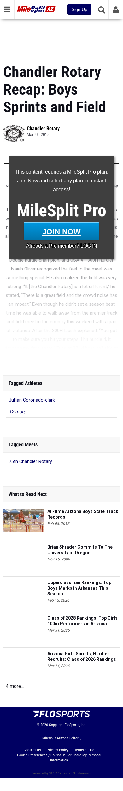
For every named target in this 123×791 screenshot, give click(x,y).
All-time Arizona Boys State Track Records (82, 514)
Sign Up (79, 9)
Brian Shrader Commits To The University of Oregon (80, 549)
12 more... (19, 412)
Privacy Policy (57, 750)
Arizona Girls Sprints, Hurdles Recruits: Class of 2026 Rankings (81, 656)
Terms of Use (84, 750)
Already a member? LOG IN (61, 245)
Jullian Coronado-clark (32, 400)
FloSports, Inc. (75, 725)
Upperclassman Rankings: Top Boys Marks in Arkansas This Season (79, 588)
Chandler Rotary (43, 128)
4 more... (15, 686)
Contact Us (32, 750)
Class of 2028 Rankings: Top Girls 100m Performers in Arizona (82, 621)
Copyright (56, 725)
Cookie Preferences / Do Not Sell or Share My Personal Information (59, 757)
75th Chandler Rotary (30, 461)
